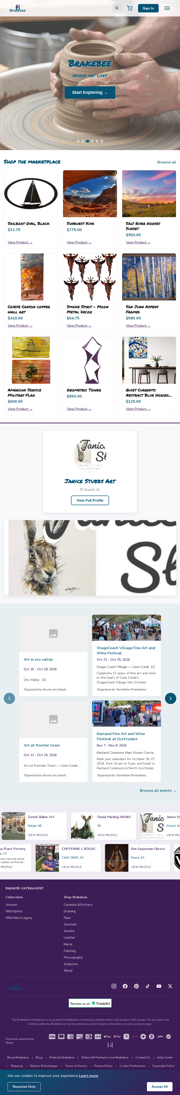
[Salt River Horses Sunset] (149, 193)
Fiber (67, 918)
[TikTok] (147, 986)
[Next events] (170, 698)
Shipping (17, 1066)
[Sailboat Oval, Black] (31, 193)
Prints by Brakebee (61, 1057)
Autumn (11, 905)
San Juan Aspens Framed (142, 309)
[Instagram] (114, 986)
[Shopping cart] (129, 8)
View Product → (20, 242)
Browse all (167, 162)
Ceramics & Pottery (78, 905)
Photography (73, 957)
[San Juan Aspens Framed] (149, 277)
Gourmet (70, 924)
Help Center (165, 1057)
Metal (68, 944)
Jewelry (69, 931)
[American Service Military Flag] (31, 360)
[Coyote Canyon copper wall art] (31, 277)
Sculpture (71, 964)
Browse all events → (158, 790)
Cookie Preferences (132, 1066)
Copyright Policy (163, 1066)
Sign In (148, 8)
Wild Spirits (14, 911)
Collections (14, 897)
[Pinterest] (136, 986)
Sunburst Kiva (80, 223)
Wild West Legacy (19, 918)
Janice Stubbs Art (90, 481)
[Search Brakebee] (117, 8)
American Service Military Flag (24, 392)
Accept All (160, 1086)
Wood (68, 971)
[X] (170, 986)
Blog (39, 1057)
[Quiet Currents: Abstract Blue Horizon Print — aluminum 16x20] (149, 360)
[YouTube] (159, 986)
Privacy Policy (103, 1066)
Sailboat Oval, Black (28, 223)
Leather (69, 938)
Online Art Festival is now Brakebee (104, 1057)
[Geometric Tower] (90, 360)
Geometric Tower (84, 390)
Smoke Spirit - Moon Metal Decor (88, 309)
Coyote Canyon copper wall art (29, 309)
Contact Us (142, 1057)
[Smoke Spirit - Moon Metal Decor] (90, 277)
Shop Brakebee (75, 897)
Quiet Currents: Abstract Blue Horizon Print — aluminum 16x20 (148, 397)
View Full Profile (90, 500)
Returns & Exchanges (44, 1066)
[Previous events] (9, 698)
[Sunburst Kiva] (90, 193)
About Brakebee (18, 1057)
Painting (70, 951)
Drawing (70, 911)
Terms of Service (76, 1066)
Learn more (88, 1075)
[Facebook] (125, 986)
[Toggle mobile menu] (167, 8)
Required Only (24, 1086)
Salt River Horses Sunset (143, 225)
